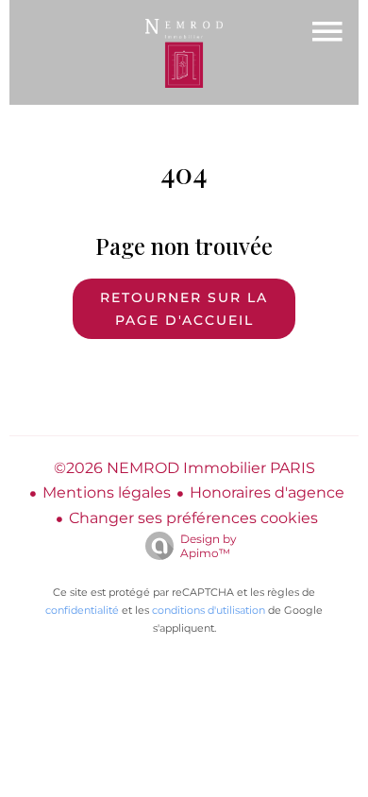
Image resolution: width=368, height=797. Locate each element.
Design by (208, 546)
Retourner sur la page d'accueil (184, 309)
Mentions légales (106, 492)
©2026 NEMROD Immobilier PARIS (184, 468)
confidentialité (82, 610)
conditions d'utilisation (208, 610)
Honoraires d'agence (267, 492)
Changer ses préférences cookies (193, 518)
